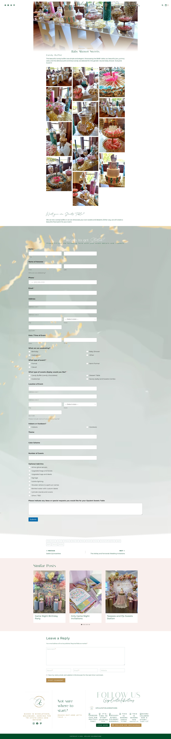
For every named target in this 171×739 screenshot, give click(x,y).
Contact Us (135, 5)
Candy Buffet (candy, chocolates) (44, 375)
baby (83, 541)
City (29, 323)
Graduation (35, 355)
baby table (74, 541)
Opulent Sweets (85, 48)
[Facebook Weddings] (14, 5)
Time (65, 343)
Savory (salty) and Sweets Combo (102, 379)
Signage (34, 478)
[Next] (134, 597)
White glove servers (39, 467)
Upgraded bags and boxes (41, 471)
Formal (34, 363)
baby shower (51, 541)
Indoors (34, 427)
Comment (51, 649)
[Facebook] (5, 5)
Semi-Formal (94, 363)
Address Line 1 (33, 307)
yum (59, 541)
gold (118, 541)
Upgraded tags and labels (41, 474)
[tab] (81, 624)
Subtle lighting (37, 481)
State (65, 323)
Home (40, 5)
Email (31, 288)
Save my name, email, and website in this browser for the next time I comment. (75, 675)
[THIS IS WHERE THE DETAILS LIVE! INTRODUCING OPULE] (134, 717)
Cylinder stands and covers (42, 492)
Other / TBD (36, 496)
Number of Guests (36, 453)
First (30, 257)
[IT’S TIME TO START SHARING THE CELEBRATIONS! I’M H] (103, 717)
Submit (33, 519)
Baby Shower (94, 351)
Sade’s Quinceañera (53, 552)
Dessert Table (94, 375)
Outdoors (93, 427)
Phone (31, 278)
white (61, 544)
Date (30, 343)
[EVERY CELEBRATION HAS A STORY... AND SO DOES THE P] (144, 717)
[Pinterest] (11, 5)
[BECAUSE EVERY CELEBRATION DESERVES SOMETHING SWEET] (113, 717)
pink (48, 544)
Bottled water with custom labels (44, 488)
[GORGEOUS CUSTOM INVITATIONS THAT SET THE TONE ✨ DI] (93, 717)
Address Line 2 (33, 315)
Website (104, 670)
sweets (89, 541)
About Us (51, 5)
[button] (59, 76)
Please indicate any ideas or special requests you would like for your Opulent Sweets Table (66, 501)
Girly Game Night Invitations (80, 617)
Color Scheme (34, 443)
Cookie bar (35, 379)
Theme (31, 432)
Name (50, 670)
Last (65, 257)
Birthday (34, 351)
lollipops (66, 541)
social (55, 544)
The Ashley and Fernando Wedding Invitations (108, 552)
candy (96, 541)
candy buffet (105, 541)
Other (91, 355)
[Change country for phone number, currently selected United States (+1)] (30, 282)
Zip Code (31, 330)
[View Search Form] (162, 5)
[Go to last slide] (36, 597)
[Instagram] (8, 5)
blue (112, 541)
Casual (34, 367)
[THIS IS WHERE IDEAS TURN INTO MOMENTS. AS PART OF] (123, 717)
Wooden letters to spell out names (45, 485)
